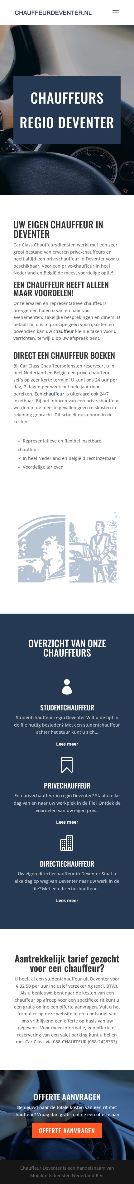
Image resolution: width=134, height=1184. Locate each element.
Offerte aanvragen (67, 1130)
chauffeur (63, 331)
